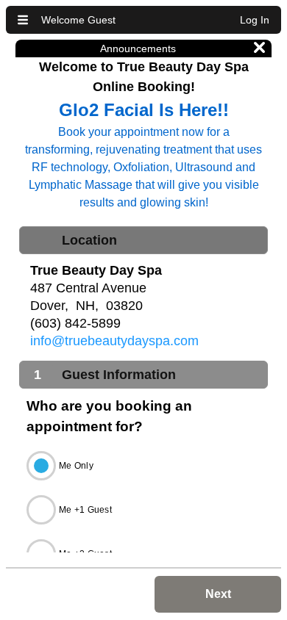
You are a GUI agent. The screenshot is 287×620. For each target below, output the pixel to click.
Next (218, 594)
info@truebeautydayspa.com (114, 341)
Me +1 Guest (85, 510)
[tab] (143, 240)
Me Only (76, 466)
